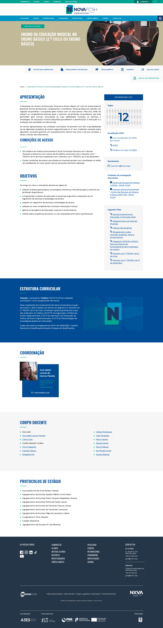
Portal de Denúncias (109, 594)
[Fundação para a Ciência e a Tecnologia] (48, 620)
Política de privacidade (54, 594)
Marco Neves (102, 439)
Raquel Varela (102, 443)
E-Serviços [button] (144, 1)
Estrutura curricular (43, 69)
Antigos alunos (58, 551)
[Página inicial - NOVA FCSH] (81, 9)
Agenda (105, 18)
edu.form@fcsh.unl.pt (120, 166)
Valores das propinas (122, 228)
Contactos (117, 18)
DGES (134, 150)
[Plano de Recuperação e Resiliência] (84, 620)
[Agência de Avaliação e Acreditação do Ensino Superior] (29, 620)
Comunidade (63, 18)
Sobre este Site (69, 594)
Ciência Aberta (92, 18)
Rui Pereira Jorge (103, 451)
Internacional (48, 18)
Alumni (46, 1)
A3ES (115, 145)
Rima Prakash (102, 447)
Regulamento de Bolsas (76, 69)
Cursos (36, 18)
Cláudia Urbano (29, 451)
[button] (160, 18)
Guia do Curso (152, 69)
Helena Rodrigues (104, 432)
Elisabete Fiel (28, 455)
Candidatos (25, 1)
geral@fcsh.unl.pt (131, 559)
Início (22, 87)
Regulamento (107, 69)
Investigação (77, 18)
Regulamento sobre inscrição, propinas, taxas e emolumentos (122, 234)
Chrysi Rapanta (29, 447)
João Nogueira (102, 436)
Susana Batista (103, 455)
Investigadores (71, 1)
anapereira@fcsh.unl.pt (42, 392)
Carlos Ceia (27, 439)
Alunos (36, 1)
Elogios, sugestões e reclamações (88, 594)
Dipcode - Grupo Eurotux (94, 600)
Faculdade (25, 18)
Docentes (57, 1)
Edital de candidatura (148, 78)
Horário (130, 69)
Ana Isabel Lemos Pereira (33, 436)
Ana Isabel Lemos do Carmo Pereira (47, 373)
